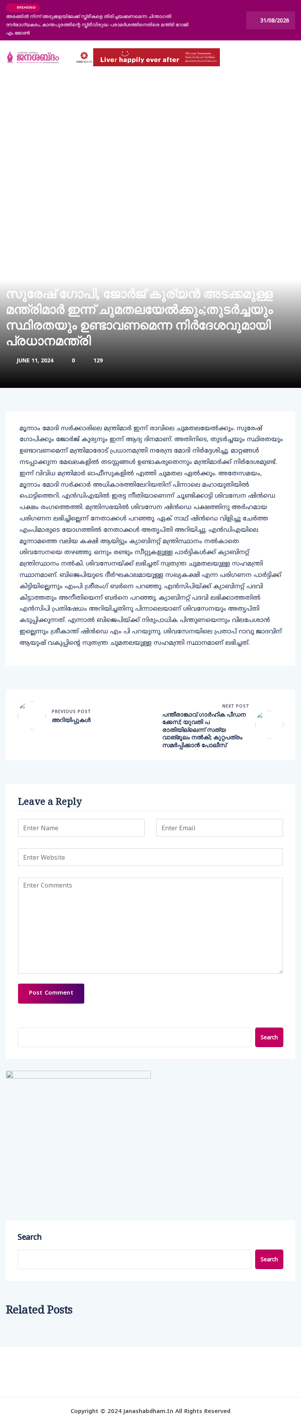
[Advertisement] (150, 133)
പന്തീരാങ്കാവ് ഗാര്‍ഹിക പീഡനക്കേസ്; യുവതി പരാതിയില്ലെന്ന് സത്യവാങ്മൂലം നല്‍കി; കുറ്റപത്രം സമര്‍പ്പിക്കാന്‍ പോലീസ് (204, 730)
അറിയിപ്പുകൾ (71, 720)
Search (269, 1037)
